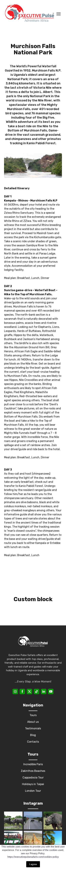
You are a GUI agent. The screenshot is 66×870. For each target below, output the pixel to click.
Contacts (33, 741)
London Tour (33, 790)
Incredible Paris (33, 764)
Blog (33, 735)
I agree (33, 864)
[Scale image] (13, 820)
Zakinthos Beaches (33, 771)
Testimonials (33, 728)
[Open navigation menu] (58, 14)
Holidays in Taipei (33, 784)
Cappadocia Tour (33, 777)
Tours (33, 715)
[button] (15, 691)
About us (33, 721)
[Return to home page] (29, 13)
